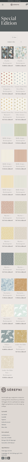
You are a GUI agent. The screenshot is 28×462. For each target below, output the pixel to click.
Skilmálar (4, 424)
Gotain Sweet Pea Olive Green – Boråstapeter (21, 114)
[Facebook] (3, 458)
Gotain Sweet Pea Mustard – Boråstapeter (7, 114)
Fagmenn (4, 419)
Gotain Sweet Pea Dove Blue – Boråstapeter (21, 89)
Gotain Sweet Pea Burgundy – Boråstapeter (7, 89)
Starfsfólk (4, 417)
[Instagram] (6, 458)
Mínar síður (4, 427)
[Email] (8, 458)
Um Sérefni (4, 414)
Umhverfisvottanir (6, 422)
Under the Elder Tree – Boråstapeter (20, 347)
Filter (15, 37)
